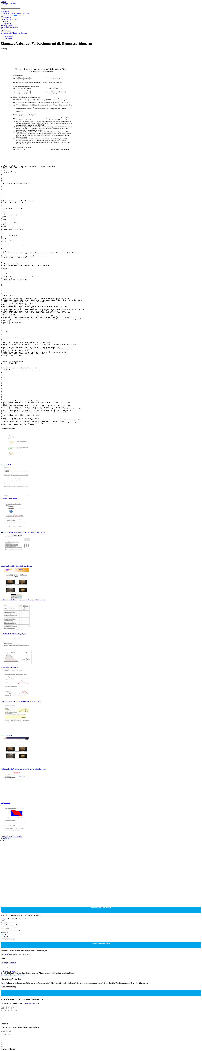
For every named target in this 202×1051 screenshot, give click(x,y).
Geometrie (8, 38)
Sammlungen (13, 19)
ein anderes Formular (31, 1003)
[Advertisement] (64, 54)
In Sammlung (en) (7, 33)
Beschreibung (10, 925)
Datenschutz (5, 975)
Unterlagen (5, 4)
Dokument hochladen (8, 13)
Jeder (5, 935)
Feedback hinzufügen (8, 987)
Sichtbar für (5, 932)
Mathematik (9, 36)
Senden (12, 1049)
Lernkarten (12, 4)
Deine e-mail (5, 1024)
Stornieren (5, 1049)
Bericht (3, 971)
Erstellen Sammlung (8, 939)
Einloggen (4, 919)
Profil (3, 29)
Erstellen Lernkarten (22, 13)
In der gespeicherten (20, 33)
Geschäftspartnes (11, 971)
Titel (2, 921)
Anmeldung (5, 11)
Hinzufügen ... (6, 31)
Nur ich (6, 937)
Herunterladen (5, 838)
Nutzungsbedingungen (17, 975)
